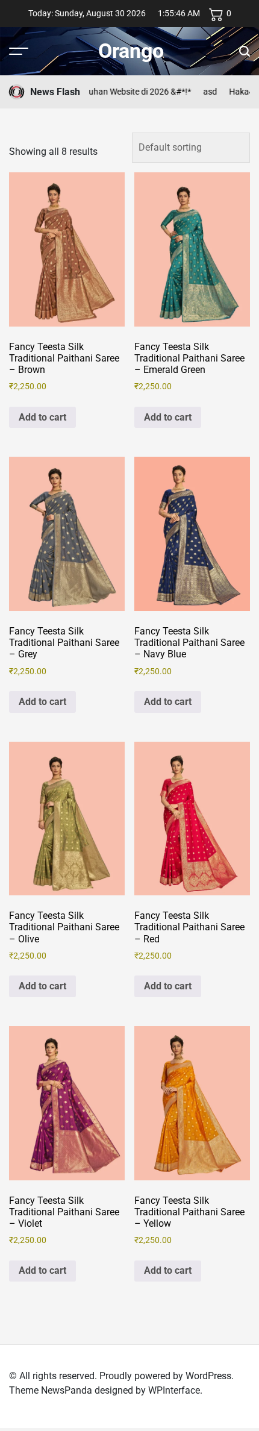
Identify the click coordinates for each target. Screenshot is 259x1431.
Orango (131, 50)
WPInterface (174, 1390)
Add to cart (42, 417)
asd (202, 91)
